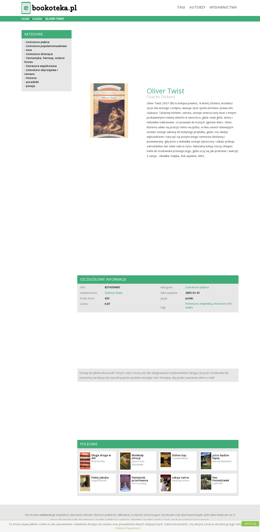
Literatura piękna (37, 42)
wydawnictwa (223, 7)
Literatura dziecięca (39, 54)
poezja (30, 86)
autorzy (197, 7)
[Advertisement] (47, 220)
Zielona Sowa (113, 293)
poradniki (32, 82)
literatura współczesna (41, 66)
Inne (29, 50)
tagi (181, 7)
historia (31, 78)
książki (37, 19)
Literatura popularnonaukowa (46, 46)
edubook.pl (47, 515)
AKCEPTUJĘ (250, 523)
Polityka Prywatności (127, 528)
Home (26, 19)
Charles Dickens (161, 96)
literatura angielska (198, 303)
